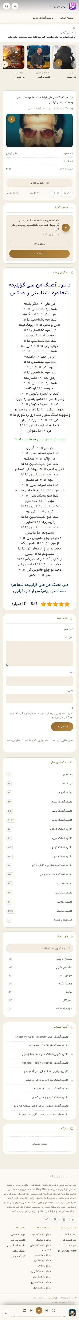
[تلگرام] (46, 1219)
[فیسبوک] (72, 1219)
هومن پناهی (65, 975)
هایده (69, 992)
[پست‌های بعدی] (4, 64)
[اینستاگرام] (55, 1219)
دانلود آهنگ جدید (43, 18)
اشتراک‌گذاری (37, 183)
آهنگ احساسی (17, 1256)
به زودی (67, 774)
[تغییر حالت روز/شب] (15, 6)
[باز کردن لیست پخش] (6, 1313)
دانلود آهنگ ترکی (62, 811)
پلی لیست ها (69, 1240)
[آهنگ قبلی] (31, 1310)
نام (71, 673)
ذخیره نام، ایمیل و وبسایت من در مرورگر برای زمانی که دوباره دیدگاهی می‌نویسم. (41, 715)
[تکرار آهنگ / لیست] (24, 1310)
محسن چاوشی (64, 959)
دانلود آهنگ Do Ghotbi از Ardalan (48, 1045)
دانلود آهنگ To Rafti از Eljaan (51, 1089)
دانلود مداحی (64, 902)
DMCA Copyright (67, 1251)
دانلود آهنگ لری (63, 856)
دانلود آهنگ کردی (61, 847)
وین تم (55, 1302)
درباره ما (72, 1245)
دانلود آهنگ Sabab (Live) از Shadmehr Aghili (41, 1037)
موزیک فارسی (18, 1234)
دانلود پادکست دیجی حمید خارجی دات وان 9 (43, 1114)
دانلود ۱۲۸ (39, 244)
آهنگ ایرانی (18, 1251)
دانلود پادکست (63, 884)
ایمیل (70, 690)
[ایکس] (63, 1219)
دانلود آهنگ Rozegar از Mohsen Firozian (45, 1063)
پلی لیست (67, 784)
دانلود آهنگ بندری (61, 802)
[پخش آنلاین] (58, 63)
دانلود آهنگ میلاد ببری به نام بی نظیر (47, 1080)
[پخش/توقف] (39, 1310)
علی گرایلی (65, 32)
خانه (73, 32)
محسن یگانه (65, 984)
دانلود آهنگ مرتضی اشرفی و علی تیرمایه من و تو (40, 1106)
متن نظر (69, 637)
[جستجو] (6, 6)
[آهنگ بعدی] (46, 1310)
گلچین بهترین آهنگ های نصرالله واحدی (45, 1071)
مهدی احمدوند (64, 1008)
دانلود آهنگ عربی (62, 838)
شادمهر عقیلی (64, 967)
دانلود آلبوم (65, 793)
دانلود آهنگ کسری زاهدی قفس (50, 1097)
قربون (49, 511)
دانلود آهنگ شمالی (61, 829)
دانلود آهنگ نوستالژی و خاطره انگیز (52, 865)
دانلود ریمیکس (63, 893)
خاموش (28, 564)
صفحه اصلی (67, 18)
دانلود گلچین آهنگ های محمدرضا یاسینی (44, 1054)
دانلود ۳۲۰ (39, 254)
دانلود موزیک (64, 911)
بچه (52, 335)
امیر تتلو (67, 1000)
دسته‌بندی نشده (63, 920)
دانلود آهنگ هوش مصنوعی (56, 875)
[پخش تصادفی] (53, 1310)
